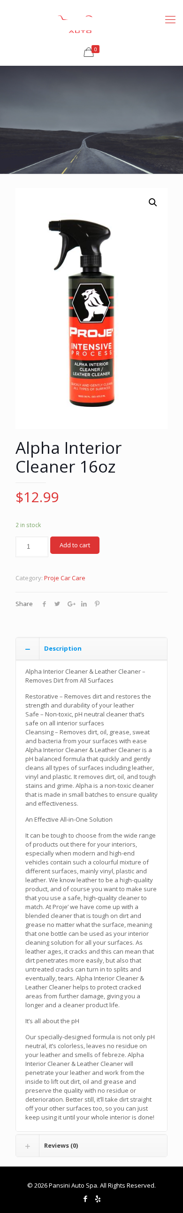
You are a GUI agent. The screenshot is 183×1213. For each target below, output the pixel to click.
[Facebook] (85, 1198)
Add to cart (75, 545)
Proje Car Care (64, 578)
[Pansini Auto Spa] (91, 19)
